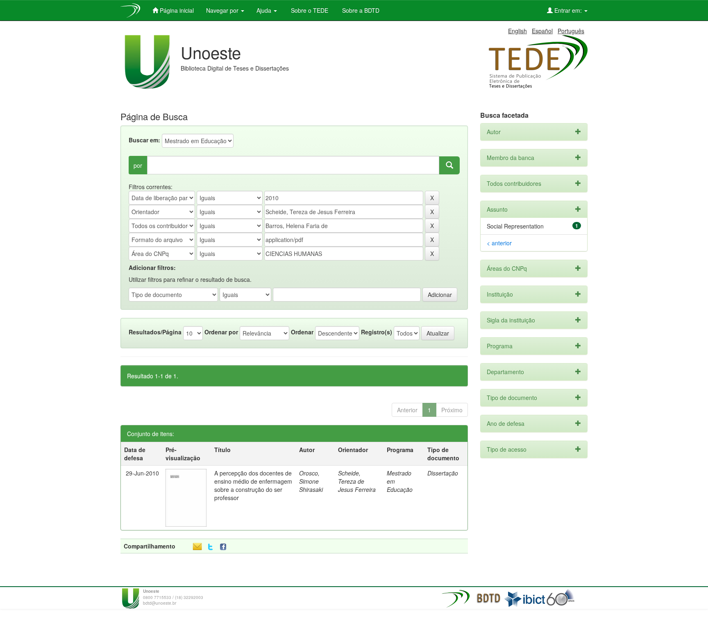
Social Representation (515, 226)
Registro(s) (376, 332)
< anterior (499, 243)
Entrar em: (568, 10)
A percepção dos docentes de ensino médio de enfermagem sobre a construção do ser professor (253, 485)
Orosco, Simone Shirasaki (311, 481)
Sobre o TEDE (308, 10)
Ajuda (264, 10)
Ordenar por (221, 332)
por (138, 165)
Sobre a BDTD (359, 10)
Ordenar (302, 332)
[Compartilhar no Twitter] (210, 547)
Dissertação (442, 473)
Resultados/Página (155, 332)
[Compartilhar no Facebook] (225, 547)
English (517, 31)
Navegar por (223, 10)
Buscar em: (144, 140)
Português (571, 31)
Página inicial (176, 10)
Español (542, 31)
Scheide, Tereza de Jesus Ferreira (357, 481)
